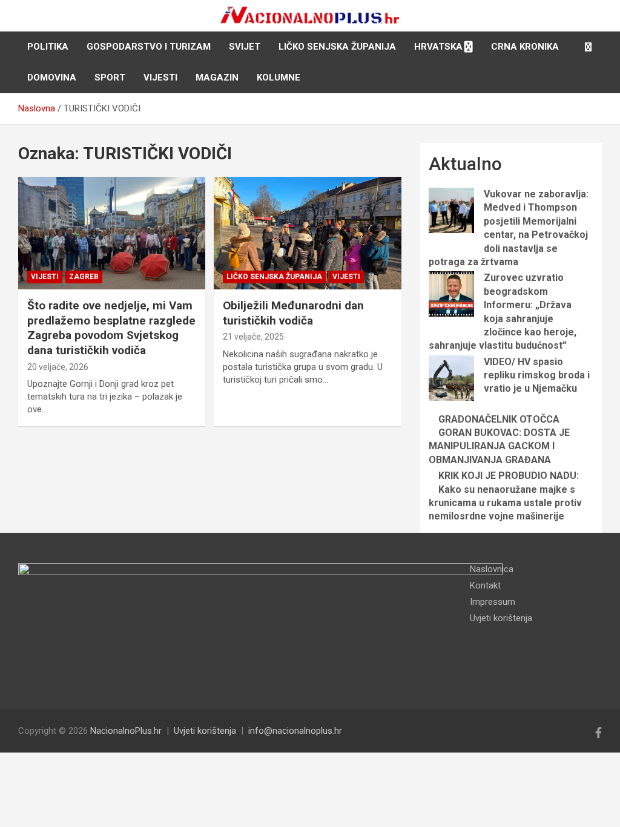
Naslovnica (491, 569)
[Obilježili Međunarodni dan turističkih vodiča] (307, 233)
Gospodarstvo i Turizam (149, 46)
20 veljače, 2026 (57, 367)
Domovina (51, 77)
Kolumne (278, 77)
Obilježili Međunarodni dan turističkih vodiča (293, 313)
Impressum (492, 601)
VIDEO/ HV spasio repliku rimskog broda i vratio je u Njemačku (537, 375)
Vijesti (160, 77)
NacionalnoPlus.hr (126, 730)
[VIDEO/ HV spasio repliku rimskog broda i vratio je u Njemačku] (451, 378)
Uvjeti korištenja (501, 618)
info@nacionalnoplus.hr (295, 730)
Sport (109, 77)
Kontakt (485, 585)
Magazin (217, 77)
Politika (47, 46)
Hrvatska (438, 46)
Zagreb (84, 276)
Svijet (244, 46)
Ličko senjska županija (337, 46)
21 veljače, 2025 (253, 336)
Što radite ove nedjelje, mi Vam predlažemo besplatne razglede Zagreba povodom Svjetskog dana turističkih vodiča (111, 327)
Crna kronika (525, 46)
